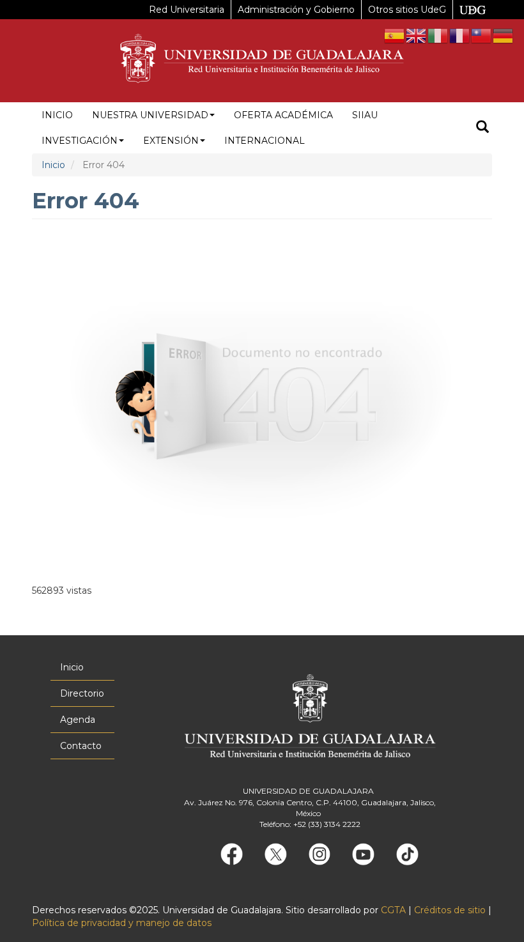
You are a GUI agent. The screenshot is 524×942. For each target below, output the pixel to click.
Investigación (80, 140)
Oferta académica (283, 115)
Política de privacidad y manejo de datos (122, 923)
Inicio (57, 115)
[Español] (395, 35)
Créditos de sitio (450, 910)
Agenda (77, 719)
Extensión (171, 140)
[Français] (460, 35)
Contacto (81, 746)
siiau (365, 115)
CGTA (393, 910)
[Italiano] (438, 35)
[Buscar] (482, 128)
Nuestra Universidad (150, 115)
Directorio (82, 693)
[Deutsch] (503, 35)
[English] (417, 35)
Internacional (264, 140)
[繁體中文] (482, 35)
